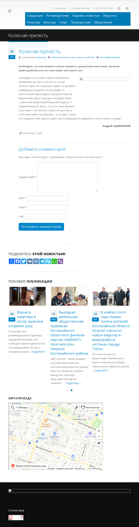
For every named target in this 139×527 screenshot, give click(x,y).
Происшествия (81, 22)
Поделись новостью (86, 15)
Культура (49, 22)
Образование (103, 22)
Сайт (21, 216)
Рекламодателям (81, 8)
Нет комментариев (110, 57)
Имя (22, 198)
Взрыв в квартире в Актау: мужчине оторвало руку (25, 319)
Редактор (41, 57)
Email (23, 207)
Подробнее (38, 351)
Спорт (63, 22)
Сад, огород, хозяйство (82, 57)
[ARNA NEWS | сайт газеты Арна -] (16, 15)
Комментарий (28, 177)
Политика (33, 22)
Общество (110, 15)
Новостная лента (60, 57)
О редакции (60, 8)
